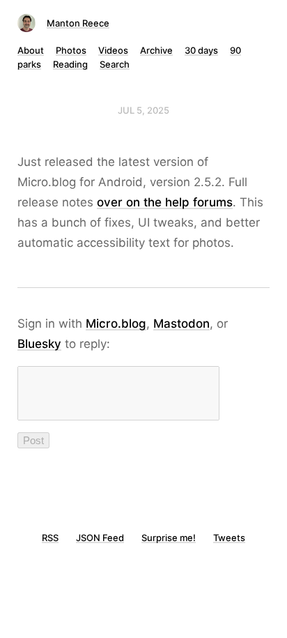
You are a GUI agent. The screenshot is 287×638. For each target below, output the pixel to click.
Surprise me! (168, 537)
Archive (156, 50)
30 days (201, 50)
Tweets (229, 537)
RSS (50, 537)
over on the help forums (165, 202)
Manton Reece (78, 23)
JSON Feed (100, 537)
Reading (70, 64)
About (30, 50)
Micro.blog (116, 324)
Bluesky (39, 344)
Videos (113, 50)
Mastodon (181, 324)
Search (115, 64)
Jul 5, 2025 (143, 110)
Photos (71, 50)
